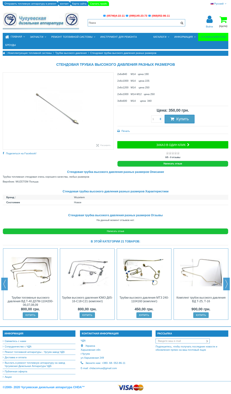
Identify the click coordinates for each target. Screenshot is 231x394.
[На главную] (4, 53)
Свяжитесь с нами (15, 341)
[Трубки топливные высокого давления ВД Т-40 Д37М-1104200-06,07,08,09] (30, 272)
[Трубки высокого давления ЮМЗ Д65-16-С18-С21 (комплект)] (87, 272)
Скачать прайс (98, 3)
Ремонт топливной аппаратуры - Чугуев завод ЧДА (35, 351)
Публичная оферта (16, 371)
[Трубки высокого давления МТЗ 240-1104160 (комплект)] (144, 272)
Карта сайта (79, 3)
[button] (38, 37)
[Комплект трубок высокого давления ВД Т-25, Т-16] (200, 272)
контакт (64, 3)
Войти (209, 26)
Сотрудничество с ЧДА (18, 346)
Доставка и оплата (16, 357)
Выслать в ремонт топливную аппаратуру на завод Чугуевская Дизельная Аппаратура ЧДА (35, 364)
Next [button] (226, 284)
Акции (8, 376)
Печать (125, 131)
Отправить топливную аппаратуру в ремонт (30, 3)
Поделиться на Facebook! (21, 153)
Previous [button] (4, 284)
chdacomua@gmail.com (103, 368)
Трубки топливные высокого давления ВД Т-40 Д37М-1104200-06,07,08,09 (30, 301)
